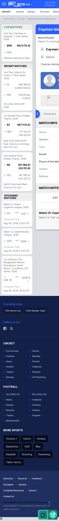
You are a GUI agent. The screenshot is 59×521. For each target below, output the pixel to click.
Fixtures (44, 11)
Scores (20, 11)
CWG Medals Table (35, 310)
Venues (10, 377)
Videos (10, 366)
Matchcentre (12, 420)
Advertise (8, 478)
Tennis (27, 438)
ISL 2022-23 (13, 394)
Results (36, 356)
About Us (22, 478)
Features (37, 366)
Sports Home (9, 19)
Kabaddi (11, 454)
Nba (38, 446)
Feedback (37, 478)
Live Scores (12, 351)
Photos (36, 361)
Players (36, 372)
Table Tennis (13, 462)
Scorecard (50, 113)
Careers (33, 490)
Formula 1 (11, 438)
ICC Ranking (39, 377)
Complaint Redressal (13, 490)
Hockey (41, 438)
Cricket (6, 11)
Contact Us (8, 496)
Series (31, 11)
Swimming (44, 454)
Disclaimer (8, 484)
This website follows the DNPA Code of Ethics (26, 502)
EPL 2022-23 (39, 394)
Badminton (12, 446)
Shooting (27, 454)
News (9, 361)
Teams (9, 372)
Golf (27, 446)
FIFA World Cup (13, 310)
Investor (23, 484)
